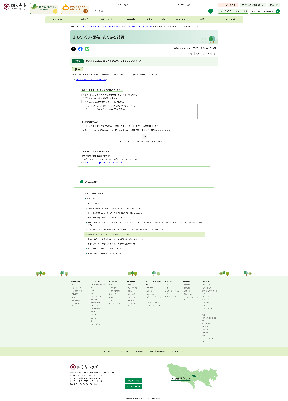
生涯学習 (93, 318)
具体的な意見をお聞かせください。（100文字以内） (105, 102)
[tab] (123, 5)
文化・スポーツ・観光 (156, 19)
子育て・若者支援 (114, 291)
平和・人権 (181, 19)
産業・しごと (206, 19)
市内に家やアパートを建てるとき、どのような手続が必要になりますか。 (113, 244)
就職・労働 (187, 291)
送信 (144, 136)
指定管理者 (206, 323)
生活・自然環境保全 (96, 308)
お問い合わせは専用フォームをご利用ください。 (105, 163)
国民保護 (75, 294)
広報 (203, 305)
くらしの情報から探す (111, 26)
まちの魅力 (150, 294)
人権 (166, 288)
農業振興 (187, 284)
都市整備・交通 (95, 302)
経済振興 (187, 288)
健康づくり (131, 291)
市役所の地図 (133, 381)
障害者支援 (131, 297)
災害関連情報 (76, 300)
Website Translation (262, 11)
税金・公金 (93, 299)
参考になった (90, 98)
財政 (203, 311)
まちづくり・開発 (145, 26)
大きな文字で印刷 (204, 54)
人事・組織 (205, 302)
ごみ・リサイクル (95, 296)
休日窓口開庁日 (133, 386)
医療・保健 (131, 284)
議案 (203, 335)
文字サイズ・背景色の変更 (253, 5)
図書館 (111, 300)
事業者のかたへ (189, 294)
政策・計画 (205, 296)
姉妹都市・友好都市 (152, 302)
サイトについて (180, 351)
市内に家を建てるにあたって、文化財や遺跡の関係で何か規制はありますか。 (115, 213)
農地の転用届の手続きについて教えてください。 (105, 248)
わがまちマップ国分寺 (91, 79)
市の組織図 (140, 351)
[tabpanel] (154, 11)
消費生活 (93, 311)
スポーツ (149, 291)
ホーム (83, 26)
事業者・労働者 (129, 26)
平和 (166, 284)
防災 (73, 284)
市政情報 (230, 19)
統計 (203, 315)
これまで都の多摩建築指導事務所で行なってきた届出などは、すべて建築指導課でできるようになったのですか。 (128, 229)
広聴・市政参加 (207, 308)
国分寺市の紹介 (207, 284)
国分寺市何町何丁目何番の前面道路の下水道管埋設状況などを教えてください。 (116, 239)
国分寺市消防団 (77, 291)
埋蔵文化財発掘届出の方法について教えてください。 (106, 218)
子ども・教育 (107, 19)
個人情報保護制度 (159, 351)
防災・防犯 (57, 19)
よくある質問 (94, 26)
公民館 (111, 297)
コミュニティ (94, 315)
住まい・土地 (94, 305)
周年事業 (205, 332)
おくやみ (93, 293)
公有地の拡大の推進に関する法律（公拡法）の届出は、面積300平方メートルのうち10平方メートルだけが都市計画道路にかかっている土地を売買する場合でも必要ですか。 (145, 224)
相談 (91, 321)
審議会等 (205, 329)
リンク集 (124, 351)
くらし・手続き (82, 19)
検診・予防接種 (132, 288)
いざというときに (228, 5)
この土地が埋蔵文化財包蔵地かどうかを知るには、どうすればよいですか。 (114, 208)
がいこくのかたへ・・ (233, 11)
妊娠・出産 (112, 284)
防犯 (73, 297)
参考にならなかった (108, 98)
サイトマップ (109, 351)
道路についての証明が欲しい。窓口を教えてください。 (107, 253)
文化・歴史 (149, 287)
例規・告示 (205, 299)
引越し (92, 290)
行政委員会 (206, 326)
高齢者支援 (131, 294)
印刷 (187, 54)
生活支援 (131, 300)
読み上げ (274, 5)
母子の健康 (113, 288)
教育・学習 (112, 294)
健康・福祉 (132, 19)
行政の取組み (206, 288)
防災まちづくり (77, 288)
